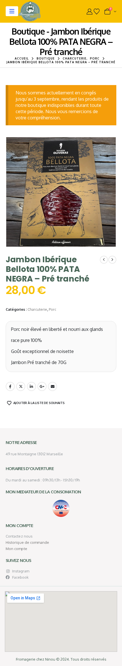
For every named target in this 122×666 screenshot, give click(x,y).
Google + (42, 386)
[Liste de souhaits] (96, 11)
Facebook (10, 386)
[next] (112, 260)
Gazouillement (20, 386)
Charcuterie (37, 309)
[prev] (104, 260)
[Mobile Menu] (12, 11)
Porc (52, 309)
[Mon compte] (89, 11)
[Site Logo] (29, 11)
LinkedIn (31, 386)
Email (52, 386)
